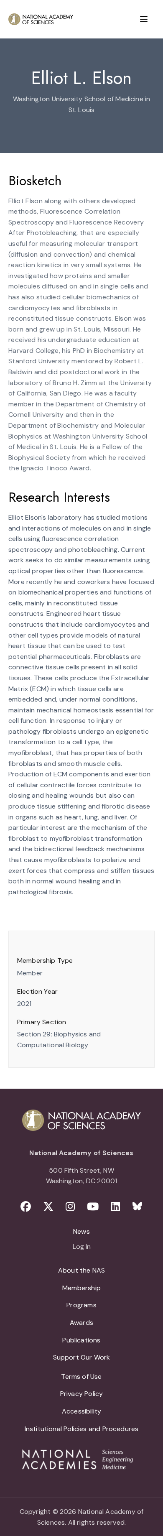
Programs (81, 1305)
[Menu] (144, 19)
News (81, 1231)
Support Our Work (81, 1357)
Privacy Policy (81, 1393)
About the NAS (81, 1270)
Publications (81, 1340)
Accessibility (81, 1411)
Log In (82, 1247)
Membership (81, 1287)
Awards (81, 1322)
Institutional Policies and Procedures (82, 1428)
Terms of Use (81, 1376)
